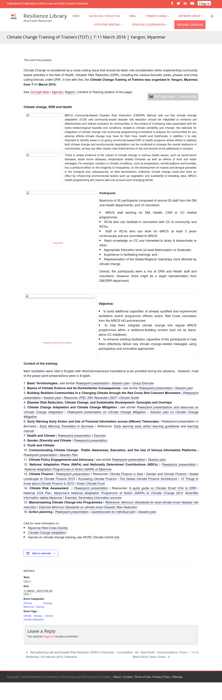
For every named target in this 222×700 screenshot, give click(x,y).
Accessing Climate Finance (97, 478)
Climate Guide (129, 397)
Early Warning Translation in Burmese (67, 426)
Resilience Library (45, 15)
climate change (33, 615)
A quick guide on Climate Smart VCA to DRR (162, 488)
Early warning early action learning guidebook (146, 426)
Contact (127, 677)
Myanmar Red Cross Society (48, 527)
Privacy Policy (161, 677)
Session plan (121, 383)
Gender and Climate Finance (166, 473)
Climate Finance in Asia (126, 473)
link (117, 537)
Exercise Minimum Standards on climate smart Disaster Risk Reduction (88, 507)
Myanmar (29, 606)
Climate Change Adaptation (47, 532)
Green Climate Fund (91, 483)
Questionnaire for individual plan (113, 511)
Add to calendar (41, 553)
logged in (49, 636)
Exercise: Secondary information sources (93, 497)
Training (39, 606)
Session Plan (69, 455)
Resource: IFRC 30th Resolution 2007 (90, 397)
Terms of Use (142, 677)
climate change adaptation (38, 617)
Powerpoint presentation (92, 383)
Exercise (100, 435)
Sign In (205, 3)
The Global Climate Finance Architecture (148, 478)
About (117, 677)
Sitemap (177, 677)
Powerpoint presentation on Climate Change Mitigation (106, 412)
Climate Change (38, 603)
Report (70, 92)
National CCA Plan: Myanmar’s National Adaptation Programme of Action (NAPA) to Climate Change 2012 (103, 492)
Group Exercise (143, 383)
